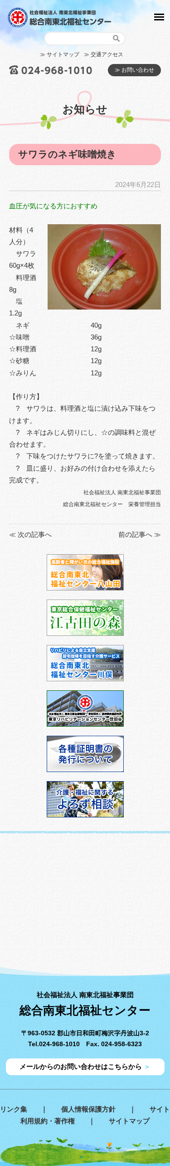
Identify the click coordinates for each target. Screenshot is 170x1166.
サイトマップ (129, 1121)
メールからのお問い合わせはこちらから (85, 1066)
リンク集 (13, 1109)
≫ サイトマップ (59, 54)
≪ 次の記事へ (30, 534)
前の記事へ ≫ (139, 534)
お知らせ (85, 109)
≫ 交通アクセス (103, 54)
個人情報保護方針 (88, 1109)
